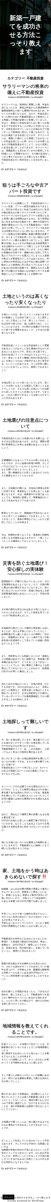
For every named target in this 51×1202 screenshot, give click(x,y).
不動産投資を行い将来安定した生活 (19, 159)
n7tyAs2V (38, 97)
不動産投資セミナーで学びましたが (19, 767)
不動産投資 (22, 169)
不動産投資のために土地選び (16, 438)
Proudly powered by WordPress (25, 1200)
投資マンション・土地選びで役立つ (19, 1044)
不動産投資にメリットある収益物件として (22, 345)
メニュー (8, 1197)
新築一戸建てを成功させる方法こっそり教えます (25, 34)
